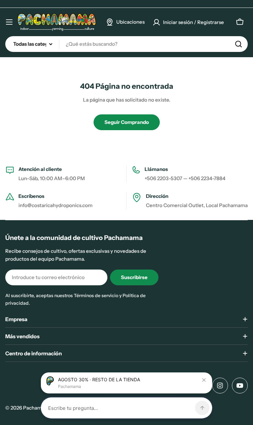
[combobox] (126, 44)
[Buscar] (238, 44)
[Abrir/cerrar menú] (9, 22)
